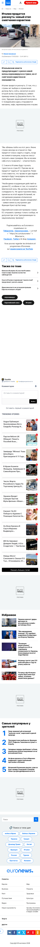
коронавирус (10, 297)
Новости (8, 9)
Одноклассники (22, 231)
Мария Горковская (10, 54)
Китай (29, 844)
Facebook (8, 239)
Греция (26, 839)
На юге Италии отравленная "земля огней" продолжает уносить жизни (17, 281)
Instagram (31, 239)
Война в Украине (28, 833)
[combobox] (20, 819)
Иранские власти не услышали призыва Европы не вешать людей (16, 288)
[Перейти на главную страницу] (8, 2)
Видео (4, 903)
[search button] (36, 819)
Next (3, 894)
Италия (21, 9)
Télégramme (8, 231)
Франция (13, 850)
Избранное (9, 615)
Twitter (16, 239)
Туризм (26, 855)
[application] (20, 35)
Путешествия (7, 898)
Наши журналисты (9, 908)
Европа (4, 884)
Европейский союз (12, 302)
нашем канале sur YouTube (21, 249)
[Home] (2, 9)
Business (5, 889)
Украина (14, 839)
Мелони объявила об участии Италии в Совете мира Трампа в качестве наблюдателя (16, 273)
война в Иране (10, 833)
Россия (14, 855)
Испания (27, 861)
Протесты (14, 861)
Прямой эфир (31, 3)
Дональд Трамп (14, 844)
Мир (15, 9)
